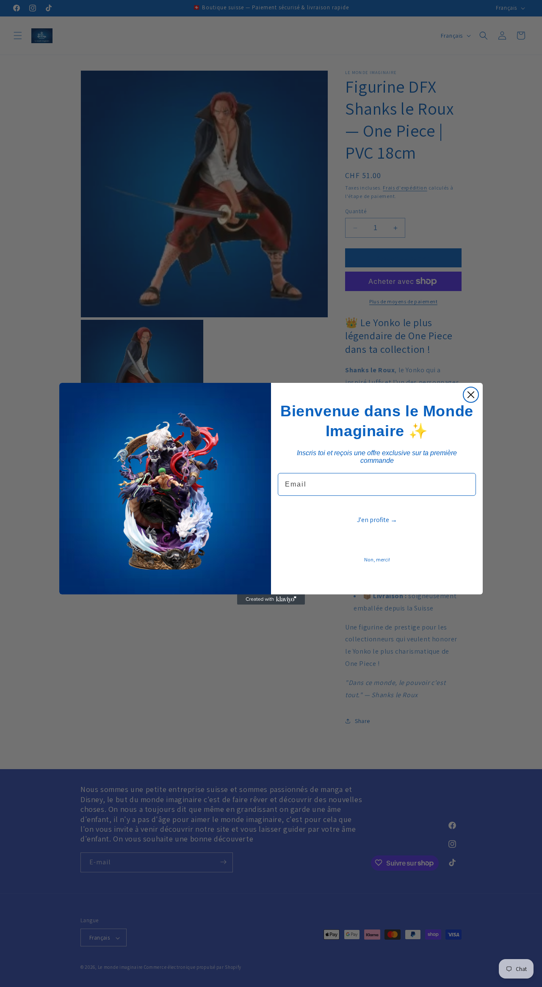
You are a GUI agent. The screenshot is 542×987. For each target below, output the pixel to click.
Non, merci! (377, 559)
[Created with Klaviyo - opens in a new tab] (271, 599)
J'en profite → (377, 519)
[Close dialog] (470, 394)
